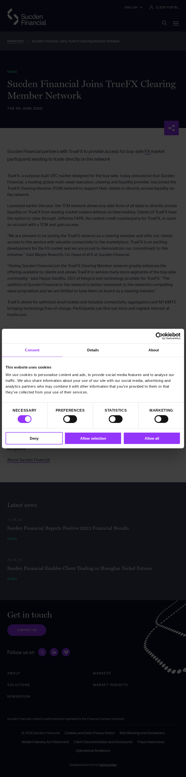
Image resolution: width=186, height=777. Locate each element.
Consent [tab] (32, 350)
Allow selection (93, 438)
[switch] (70, 419)
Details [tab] (93, 350)
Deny (34, 438)
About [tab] (153, 350)
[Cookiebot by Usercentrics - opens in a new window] (159, 335)
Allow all (152, 438)
